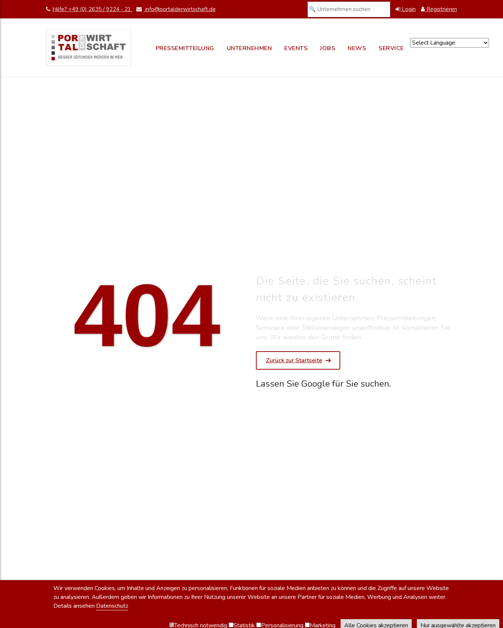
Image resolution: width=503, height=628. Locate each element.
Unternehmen (249, 48)
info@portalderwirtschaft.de (180, 9)
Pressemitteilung (185, 48)
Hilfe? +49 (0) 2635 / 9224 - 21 (92, 9)
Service (391, 48)
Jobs (327, 48)
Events (295, 48)
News (357, 48)
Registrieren (441, 9)
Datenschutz (112, 606)
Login (408, 9)
